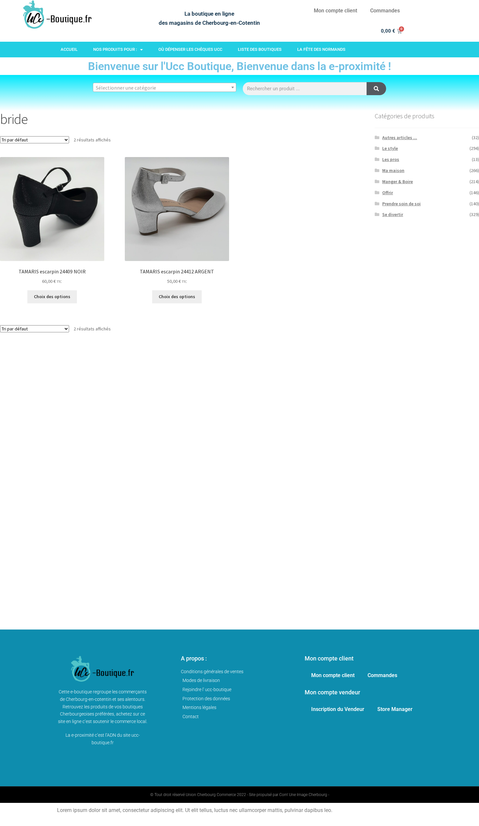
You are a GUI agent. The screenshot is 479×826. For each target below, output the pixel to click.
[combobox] (164, 87)
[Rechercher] (376, 88)
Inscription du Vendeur (337, 709)
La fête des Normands (321, 49)
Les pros (390, 159)
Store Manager (395, 709)
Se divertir (392, 214)
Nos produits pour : (115, 49)
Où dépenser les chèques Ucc (190, 49)
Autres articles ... (399, 137)
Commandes (385, 10)
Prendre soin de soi (401, 204)
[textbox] (164, 87)
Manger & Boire (397, 181)
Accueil (69, 49)
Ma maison (393, 170)
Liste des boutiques (260, 49)
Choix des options (52, 296)
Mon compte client (335, 10)
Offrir (387, 193)
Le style (390, 148)
